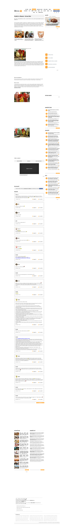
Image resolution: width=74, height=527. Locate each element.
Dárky (30, 9)
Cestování (26, 9)
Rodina (50, 9)
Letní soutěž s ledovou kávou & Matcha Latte (52, 25)
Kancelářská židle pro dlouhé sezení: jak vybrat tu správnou (37, 519)
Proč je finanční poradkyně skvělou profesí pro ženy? (22, 519)
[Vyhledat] (54, 12)
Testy (29, 10)
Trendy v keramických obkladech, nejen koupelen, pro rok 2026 (51, 518)
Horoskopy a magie (39, 9)
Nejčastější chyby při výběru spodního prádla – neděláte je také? (37, 518)
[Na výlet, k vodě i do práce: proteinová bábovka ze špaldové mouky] (19, 34)
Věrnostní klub (40, 12)
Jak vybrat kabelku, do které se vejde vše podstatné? (22, 518)
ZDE (26, 498)
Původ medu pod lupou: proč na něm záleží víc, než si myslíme (51, 519)
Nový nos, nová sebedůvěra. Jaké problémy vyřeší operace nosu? (51, 515)
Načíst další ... (40, 402)
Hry (36, 12)
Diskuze (48, 10)
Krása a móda (46, 9)
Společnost (25, 10)
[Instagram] (56, 12)
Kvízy (51, 10)
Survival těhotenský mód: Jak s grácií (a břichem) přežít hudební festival (22, 515)
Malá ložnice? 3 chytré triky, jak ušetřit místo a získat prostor (51, 520)
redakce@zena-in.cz (32, 500)
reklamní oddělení (33, 502)
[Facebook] (58, 12)
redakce (25, 499)
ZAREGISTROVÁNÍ (26, 188)
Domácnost (34, 9)
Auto (41, 10)
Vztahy (36, 10)
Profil (34, 12)
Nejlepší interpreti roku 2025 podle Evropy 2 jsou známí (22, 520)
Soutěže (45, 10)
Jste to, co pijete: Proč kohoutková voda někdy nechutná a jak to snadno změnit (37, 520)
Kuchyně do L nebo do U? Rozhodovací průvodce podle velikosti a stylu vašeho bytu (51, 516)
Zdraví (39, 10)
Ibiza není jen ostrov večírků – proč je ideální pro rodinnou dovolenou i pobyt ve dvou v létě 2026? (22, 516)
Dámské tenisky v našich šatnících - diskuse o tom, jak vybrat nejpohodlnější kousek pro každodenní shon (37, 516)
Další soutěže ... (58, 26)
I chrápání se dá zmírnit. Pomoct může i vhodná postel (36, 515)
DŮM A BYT (19, 158)
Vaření (32, 10)
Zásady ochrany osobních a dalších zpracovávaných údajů (23, 507)
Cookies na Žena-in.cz (19, 508)
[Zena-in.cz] (18, 11)
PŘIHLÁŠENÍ (29, 188)
